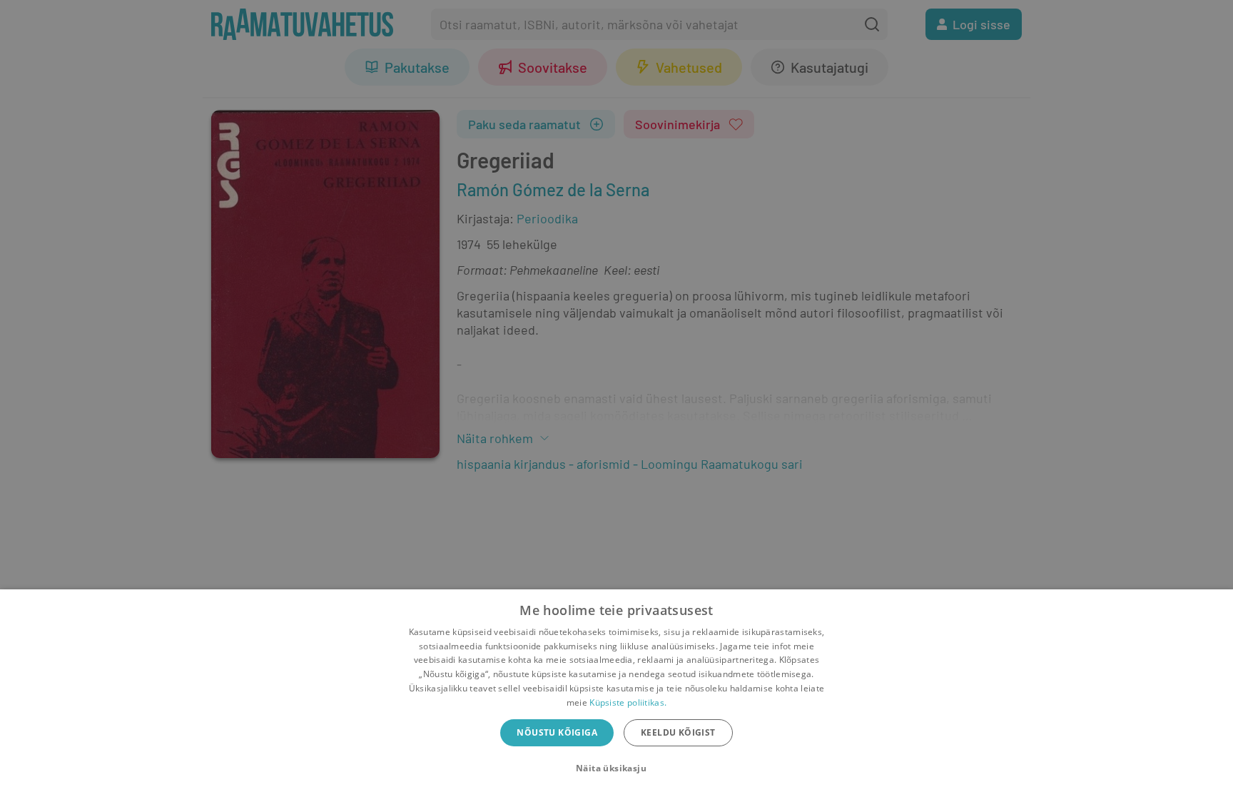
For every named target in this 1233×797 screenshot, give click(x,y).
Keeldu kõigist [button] (678, 732)
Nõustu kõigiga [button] (557, 732)
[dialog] (616, 693)
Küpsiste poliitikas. (627, 702)
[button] (616, 768)
